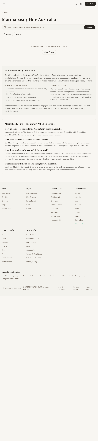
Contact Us (30, 250)
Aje (76, 201)
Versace (5, 242)
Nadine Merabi (56, 205)
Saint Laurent (7, 262)
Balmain (5, 235)
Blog (28, 246)
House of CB (56, 220)
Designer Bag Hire (82, 276)
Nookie (78, 205)
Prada (4, 254)
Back (6, 13)
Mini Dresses (31, 197)
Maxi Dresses (31, 193)
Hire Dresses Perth (66, 276)
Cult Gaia (54, 208)
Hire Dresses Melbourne (29, 276)
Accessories (6, 208)
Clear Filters (49, 52)
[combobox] (23, 34)
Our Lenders (31, 242)
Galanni (78, 216)
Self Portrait (55, 197)
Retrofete (54, 212)
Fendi (4, 239)
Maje (77, 208)
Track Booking (89, 288)
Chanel (4, 246)
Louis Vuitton (7, 258)
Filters (8, 34)
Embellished (31, 201)
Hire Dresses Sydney (10, 276)
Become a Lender (33, 239)
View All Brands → (82, 224)
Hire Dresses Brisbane (48, 276)
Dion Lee (54, 201)
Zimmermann (56, 193)
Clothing (5, 197)
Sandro (78, 212)
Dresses (5, 201)
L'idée (77, 193)
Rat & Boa (79, 220)
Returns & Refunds (33, 258)
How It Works (31, 235)
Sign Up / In (90, 4)
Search (89, 27)
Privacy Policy (31, 262)
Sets (28, 205)
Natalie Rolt (55, 216)
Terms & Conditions (34, 254)
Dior (3, 250)
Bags (4, 205)
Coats (28, 208)
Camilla (78, 197)
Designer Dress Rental (10, 279)
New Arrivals (6, 193)
